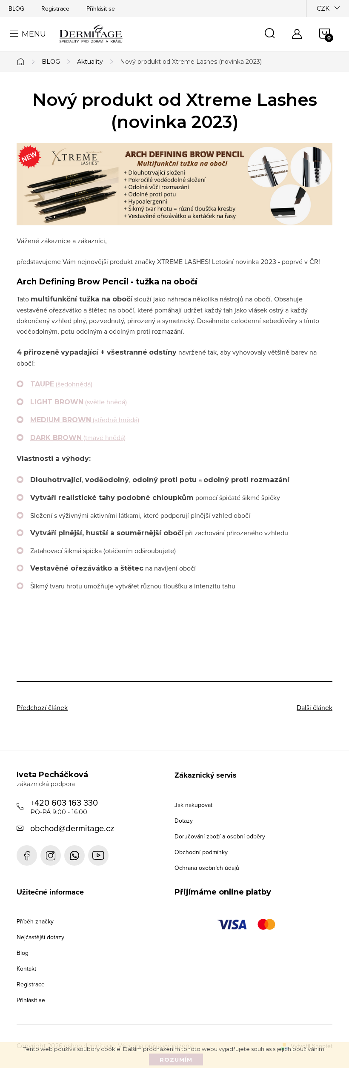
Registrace (55, 8)
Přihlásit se (100, 8)
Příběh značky (35, 921)
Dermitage (27, 855)
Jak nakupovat (193, 805)
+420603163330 (74, 855)
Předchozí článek (42, 707)
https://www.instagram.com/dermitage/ (50, 855)
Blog (23, 953)
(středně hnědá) (84, 419)
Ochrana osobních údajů (206, 868)
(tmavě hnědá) (78, 437)
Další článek (314, 707)
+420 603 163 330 (64, 806)
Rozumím (176, 1059)
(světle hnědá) (78, 401)
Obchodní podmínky (201, 852)
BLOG (16, 8)
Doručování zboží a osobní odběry (219, 836)
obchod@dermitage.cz (72, 828)
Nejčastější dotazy (40, 937)
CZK (323, 8)
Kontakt (26, 968)
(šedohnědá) (61, 384)
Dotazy (183, 820)
